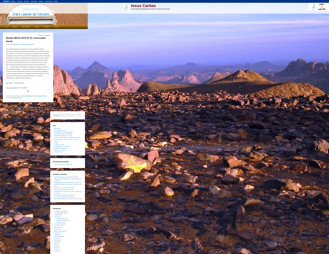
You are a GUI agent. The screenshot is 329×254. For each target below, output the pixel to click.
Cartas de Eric (59, 222)
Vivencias (56, 251)
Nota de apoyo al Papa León (61, 197)
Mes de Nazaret (26, 27)
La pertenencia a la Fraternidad (61, 146)
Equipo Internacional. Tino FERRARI (63, 134)
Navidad (56, 238)
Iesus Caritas (143, 5)
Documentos (57, 225)
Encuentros (57, 227)
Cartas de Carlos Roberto (62, 220)
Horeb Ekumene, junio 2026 (61, 187)
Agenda (56, 27)
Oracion (56, 242)
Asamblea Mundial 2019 (60, 211)
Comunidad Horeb (26, 96)
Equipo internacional (59, 231)
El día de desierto (58, 152)
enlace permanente (16, 97)
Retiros (56, 247)
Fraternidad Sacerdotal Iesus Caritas (63, 135)
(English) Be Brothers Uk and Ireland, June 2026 (66, 184)
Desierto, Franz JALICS (60, 150)
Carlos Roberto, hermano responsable (63, 132)
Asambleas (47, 27)
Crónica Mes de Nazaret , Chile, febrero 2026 (65, 198)
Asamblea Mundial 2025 (60, 213)
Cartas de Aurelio (60, 218)
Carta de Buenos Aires (59, 130)
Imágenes (56, 234)
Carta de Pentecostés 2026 (61, 189)
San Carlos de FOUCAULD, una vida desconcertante (67, 137)
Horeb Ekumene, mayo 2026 (61, 195)
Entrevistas (57, 229)
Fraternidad (57, 233)
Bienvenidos (57, 128)
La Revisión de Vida (59, 144)
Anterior (40, 35)
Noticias (15, 27)
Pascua (56, 245)
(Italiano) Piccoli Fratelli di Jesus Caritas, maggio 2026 (67, 191)
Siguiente (48, 35)
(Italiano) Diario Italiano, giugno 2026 (63, 177)
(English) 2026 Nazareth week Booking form (65, 182)
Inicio (6, 27)
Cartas (37, 27)
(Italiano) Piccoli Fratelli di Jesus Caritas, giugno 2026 (67, 178)
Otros (55, 243)
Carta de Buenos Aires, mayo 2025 (62, 164)
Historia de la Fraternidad (60, 148)
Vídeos (56, 249)
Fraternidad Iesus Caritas (26, 44)
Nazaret (56, 143)
